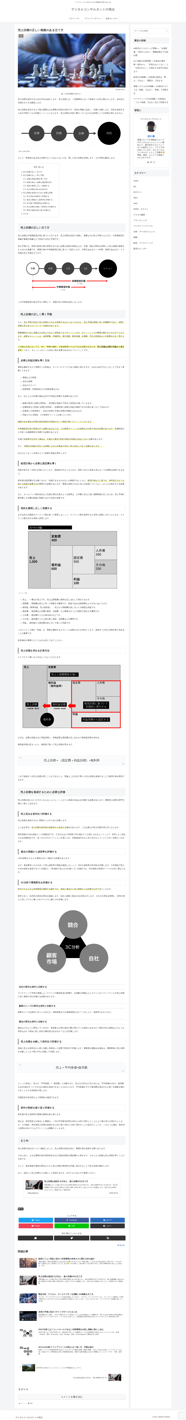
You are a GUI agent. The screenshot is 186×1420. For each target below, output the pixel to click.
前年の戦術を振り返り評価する (39, 210)
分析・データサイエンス (144, 231)
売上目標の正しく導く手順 (33, 175)
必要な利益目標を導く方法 (37, 179)
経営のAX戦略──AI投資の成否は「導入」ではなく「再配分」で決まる (149, 79)
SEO (135, 198)
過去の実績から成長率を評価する (40, 200)
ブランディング (140, 220)
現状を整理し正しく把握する (38, 186)
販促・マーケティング (143, 243)
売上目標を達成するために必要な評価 (37, 193)
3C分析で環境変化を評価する (38, 203)
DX (134, 186)
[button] (167, 31)
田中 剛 (151, 136)
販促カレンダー (140, 248)
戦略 (21, 1209)
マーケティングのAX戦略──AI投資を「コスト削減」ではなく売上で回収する (150, 100)
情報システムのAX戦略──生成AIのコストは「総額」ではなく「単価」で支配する (150, 89)
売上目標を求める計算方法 (37, 189)
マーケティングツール (143, 226)
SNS (135, 203)
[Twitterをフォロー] (71, 1238)
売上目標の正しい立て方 (32, 172)
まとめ (25, 214)
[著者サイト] (35, 1238)
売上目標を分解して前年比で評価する (41, 207)
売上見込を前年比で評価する (38, 196)
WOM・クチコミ (140, 209)
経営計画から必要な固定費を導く (40, 182)
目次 (36, 167)
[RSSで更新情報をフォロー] (108, 1238)
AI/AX (135, 181)
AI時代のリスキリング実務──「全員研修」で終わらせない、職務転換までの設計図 (150, 51)
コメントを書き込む (72, 1396)
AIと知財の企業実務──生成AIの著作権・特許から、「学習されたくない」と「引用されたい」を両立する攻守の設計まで (150, 66)
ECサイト (137, 192)
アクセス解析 (139, 215)
